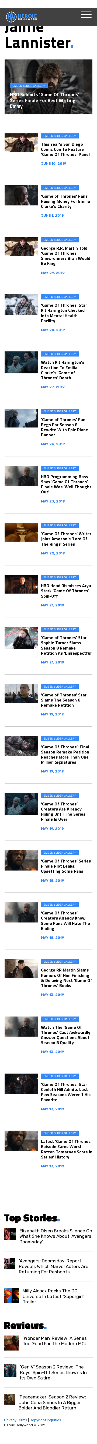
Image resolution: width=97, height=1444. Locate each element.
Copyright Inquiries (45, 1420)
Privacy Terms (15, 1420)
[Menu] (86, 15)
